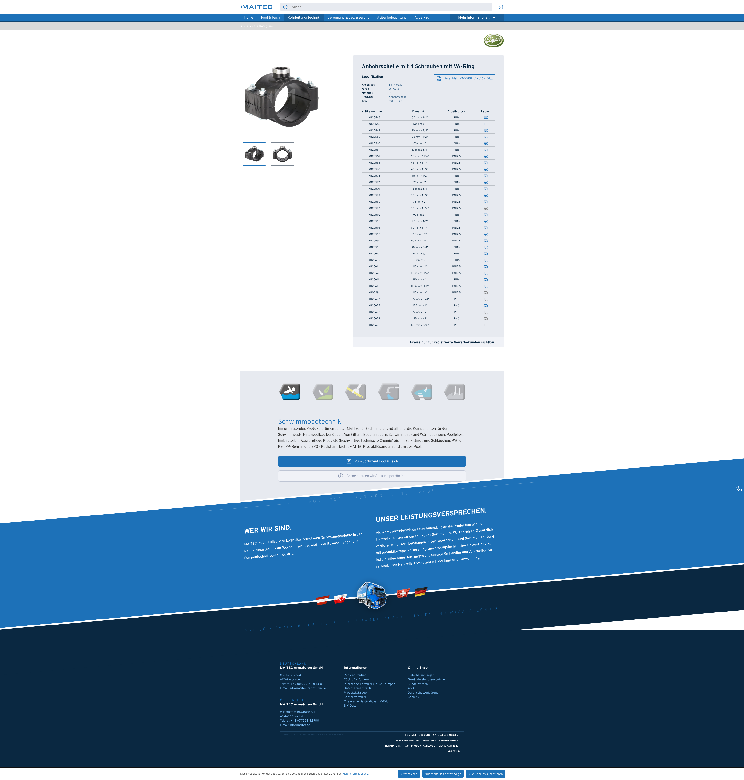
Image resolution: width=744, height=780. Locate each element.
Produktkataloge (355, 693)
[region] (281, 110)
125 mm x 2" (419, 318)
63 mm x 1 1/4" (420, 163)
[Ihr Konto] (501, 7)
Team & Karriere (447, 746)
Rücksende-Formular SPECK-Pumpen (369, 684)
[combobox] (391, 7)
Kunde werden (418, 684)
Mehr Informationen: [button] (474, 17)
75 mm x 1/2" (420, 176)
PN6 (456, 299)
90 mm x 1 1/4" (420, 228)
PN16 (456, 117)
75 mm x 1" (419, 182)
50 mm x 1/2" (420, 117)
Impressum (453, 751)
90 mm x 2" (420, 234)
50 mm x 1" (419, 124)
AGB (411, 688)
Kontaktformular (355, 697)
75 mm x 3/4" (420, 189)
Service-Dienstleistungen (412, 740)
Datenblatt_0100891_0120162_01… (468, 79)
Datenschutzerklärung (423, 693)
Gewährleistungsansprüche (426, 680)
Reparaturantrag (355, 675)
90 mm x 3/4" (420, 247)
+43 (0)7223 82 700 (305, 721)
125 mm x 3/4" (420, 325)
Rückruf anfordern (356, 680)
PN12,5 (456, 156)
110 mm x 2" (420, 266)
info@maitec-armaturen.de (307, 688)
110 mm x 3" (420, 292)
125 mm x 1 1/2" (420, 312)
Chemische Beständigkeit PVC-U (366, 702)
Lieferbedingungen (421, 675)
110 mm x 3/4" (419, 254)
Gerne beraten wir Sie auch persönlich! (376, 476)
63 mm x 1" (419, 143)
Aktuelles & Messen (445, 735)
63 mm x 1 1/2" (419, 169)
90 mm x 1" (419, 215)
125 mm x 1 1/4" (420, 299)
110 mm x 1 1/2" (420, 286)
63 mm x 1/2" (420, 137)
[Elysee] (494, 40)
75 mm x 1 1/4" (420, 208)
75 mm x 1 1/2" (419, 195)
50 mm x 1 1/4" (420, 156)
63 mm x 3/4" (420, 150)
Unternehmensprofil (358, 688)
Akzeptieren (409, 774)
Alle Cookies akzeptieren (485, 774)
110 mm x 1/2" (420, 260)
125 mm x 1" (420, 305)
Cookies (413, 697)
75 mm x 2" (419, 202)
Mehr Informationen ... (356, 774)
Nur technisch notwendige (443, 774)
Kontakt (410, 735)
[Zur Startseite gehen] (256, 6)
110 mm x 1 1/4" (420, 273)
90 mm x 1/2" (420, 221)
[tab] (289, 392)
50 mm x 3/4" (419, 130)
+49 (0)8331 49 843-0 (307, 684)
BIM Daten (351, 706)
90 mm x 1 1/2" (420, 241)
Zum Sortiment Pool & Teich (376, 461)
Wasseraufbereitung (444, 740)
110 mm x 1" (419, 279)
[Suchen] (285, 7)
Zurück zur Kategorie (258, 26)
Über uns (424, 735)
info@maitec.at (299, 725)
